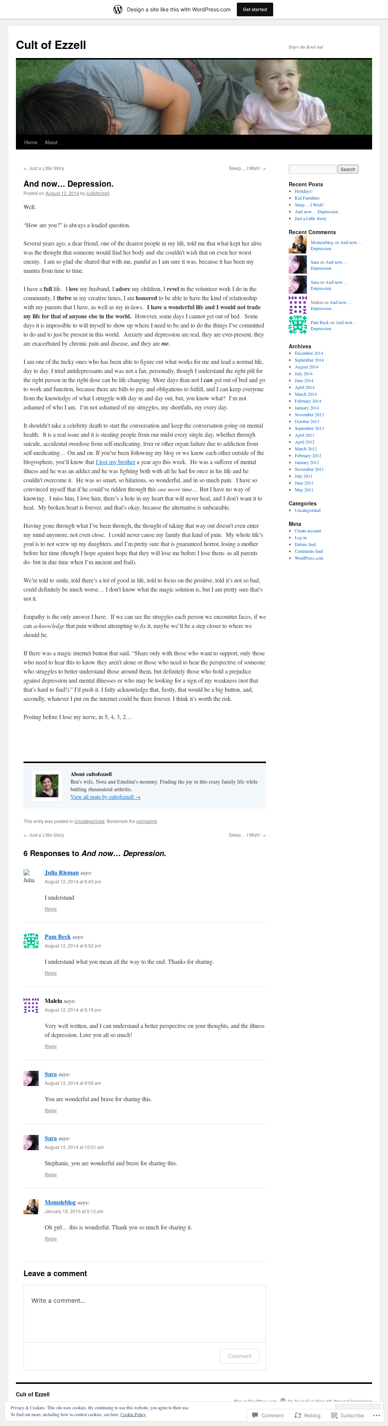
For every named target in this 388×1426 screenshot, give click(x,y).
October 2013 (307, 421)
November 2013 (309, 414)
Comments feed (309, 551)
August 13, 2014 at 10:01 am (74, 1147)
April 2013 (304, 435)
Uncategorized (89, 821)
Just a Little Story (43, 168)
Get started (255, 9)
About (51, 142)
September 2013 (309, 428)
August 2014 (306, 367)
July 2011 (304, 476)
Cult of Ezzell (51, 44)
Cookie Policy (133, 1414)
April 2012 (304, 442)
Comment (240, 1356)
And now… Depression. (68, 183)
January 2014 (307, 408)
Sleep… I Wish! (247, 168)
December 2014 (309, 353)
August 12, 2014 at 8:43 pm (73, 881)
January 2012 (307, 462)
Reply (51, 908)
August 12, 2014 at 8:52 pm (73, 945)
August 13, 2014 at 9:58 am (73, 1083)
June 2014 (304, 380)
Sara (51, 1073)
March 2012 (306, 448)
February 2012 (308, 455)
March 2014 (306, 394)
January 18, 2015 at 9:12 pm (74, 1211)
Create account (308, 530)
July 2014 (304, 373)
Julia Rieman (62, 872)
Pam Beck (58, 936)
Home (30, 142)
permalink (146, 821)
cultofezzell (98, 193)
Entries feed (305, 544)
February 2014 (308, 401)
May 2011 (304, 489)
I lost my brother (115, 462)
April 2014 (304, 387)
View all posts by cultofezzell (105, 796)
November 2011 (309, 469)
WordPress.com (309, 558)
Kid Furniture (307, 198)
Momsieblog (60, 1202)
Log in (301, 537)
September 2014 (309, 360)
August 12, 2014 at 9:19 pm (73, 1009)
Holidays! (304, 191)
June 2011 (304, 483)
